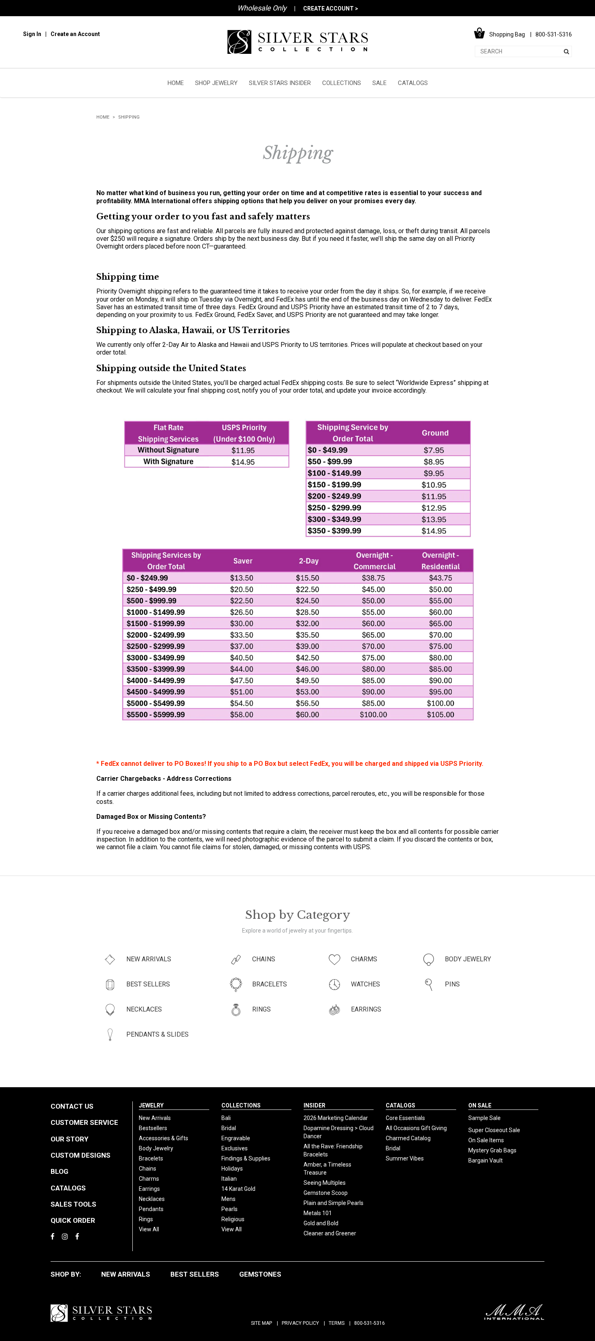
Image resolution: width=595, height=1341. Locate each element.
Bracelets (151, 1158)
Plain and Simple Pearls (333, 1203)
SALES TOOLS (73, 1204)
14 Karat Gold (238, 1189)
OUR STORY (69, 1139)
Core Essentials (405, 1118)
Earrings (149, 1189)
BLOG (59, 1171)
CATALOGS (413, 83)
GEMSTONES (260, 1274)
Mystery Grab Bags (492, 1150)
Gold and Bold (321, 1223)
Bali (226, 1118)
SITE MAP (261, 1323)
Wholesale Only (262, 8)
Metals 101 (318, 1213)
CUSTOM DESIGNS (80, 1155)
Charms (149, 1178)
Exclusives (234, 1148)
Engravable (235, 1138)
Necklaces (152, 1199)
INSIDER (314, 1105)
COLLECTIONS (341, 83)
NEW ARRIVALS (125, 1274)
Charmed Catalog (408, 1138)
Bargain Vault (485, 1160)
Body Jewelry (156, 1148)
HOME (176, 83)
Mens (228, 1199)
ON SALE (479, 1105)
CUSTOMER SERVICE (84, 1122)
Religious (232, 1219)
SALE (379, 83)
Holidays (232, 1168)
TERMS (336, 1323)
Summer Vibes (405, 1158)
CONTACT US (72, 1106)
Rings (146, 1219)
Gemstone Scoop (326, 1193)
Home (102, 117)
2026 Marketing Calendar (336, 1118)
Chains (147, 1168)
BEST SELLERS (194, 1274)
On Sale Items (486, 1140)
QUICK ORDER (73, 1220)
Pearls (229, 1209)
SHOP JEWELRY (216, 83)
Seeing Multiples (325, 1182)
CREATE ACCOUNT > (330, 8)
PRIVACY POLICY (300, 1323)
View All (149, 1229)
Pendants (151, 1209)
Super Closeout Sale (494, 1130)
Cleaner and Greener (330, 1233)
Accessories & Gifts (163, 1138)
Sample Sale (484, 1118)
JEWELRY (151, 1105)
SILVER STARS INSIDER (280, 83)
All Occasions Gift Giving (416, 1128)
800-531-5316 (369, 1323)
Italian (229, 1178)
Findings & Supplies (245, 1158)
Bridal (228, 1128)
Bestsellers (153, 1128)
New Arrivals (155, 1118)
